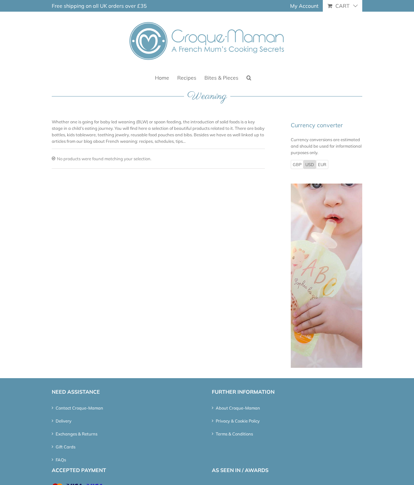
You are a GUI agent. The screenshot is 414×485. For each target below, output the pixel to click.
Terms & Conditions (234, 433)
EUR (322, 164)
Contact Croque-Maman (79, 408)
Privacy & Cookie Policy (238, 420)
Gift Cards (65, 446)
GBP (297, 164)
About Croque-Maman (238, 408)
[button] (248, 77)
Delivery (63, 420)
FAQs (61, 459)
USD (309, 164)
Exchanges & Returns (76, 433)
